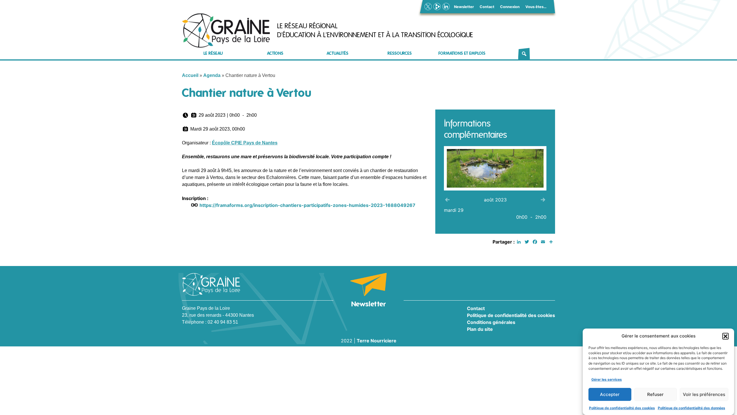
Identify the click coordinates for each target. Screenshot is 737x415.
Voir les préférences (704, 394)
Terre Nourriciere (376, 341)
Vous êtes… (535, 7)
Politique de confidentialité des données (691, 407)
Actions (275, 53)
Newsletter (464, 7)
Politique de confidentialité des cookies (622, 407)
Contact (487, 7)
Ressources (400, 53)
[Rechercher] (524, 53)
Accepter (610, 394)
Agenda (212, 75)
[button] (725, 336)
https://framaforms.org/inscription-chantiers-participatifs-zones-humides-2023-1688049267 (307, 205)
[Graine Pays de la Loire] (226, 30)
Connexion (510, 7)
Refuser (655, 394)
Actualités (337, 53)
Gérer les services (606, 379)
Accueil (190, 75)
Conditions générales (491, 322)
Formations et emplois (461, 53)
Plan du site (480, 329)
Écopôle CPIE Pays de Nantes (245, 142)
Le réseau (213, 53)
